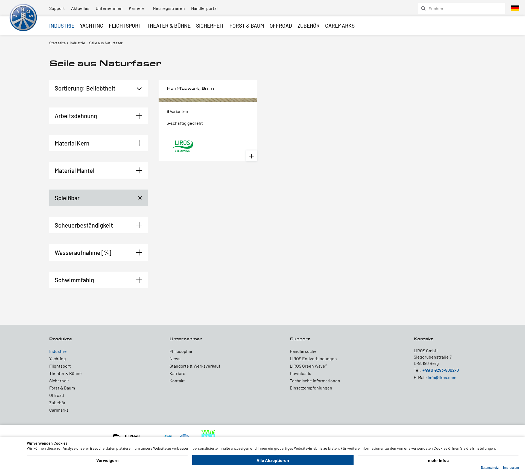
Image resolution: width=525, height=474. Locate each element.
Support (57, 8)
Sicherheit (210, 25)
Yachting (91, 25)
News (175, 358)
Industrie (61, 25)
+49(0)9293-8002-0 (440, 370)
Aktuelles (80, 8)
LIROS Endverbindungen (313, 358)
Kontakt (177, 380)
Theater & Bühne (169, 25)
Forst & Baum (246, 25)
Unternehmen (109, 8)
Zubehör (309, 25)
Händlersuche (303, 351)
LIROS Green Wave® (308, 365)
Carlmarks (340, 25)
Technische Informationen (315, 380)
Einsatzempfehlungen (311, 387)
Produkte (60, 338)
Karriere (137, 8)
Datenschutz (489, 467)
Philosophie (181, 351)
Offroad (281, 25)
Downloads (300, 373)
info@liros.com (442, 377)
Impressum (511, 467)
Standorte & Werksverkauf (195, 365)
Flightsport (125, 25)
